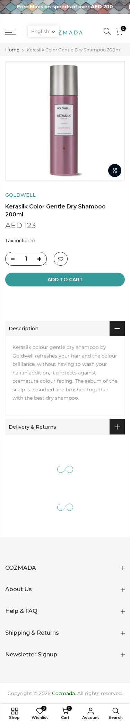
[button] (43, 31)
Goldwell (20, 195)
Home (12, 49)
